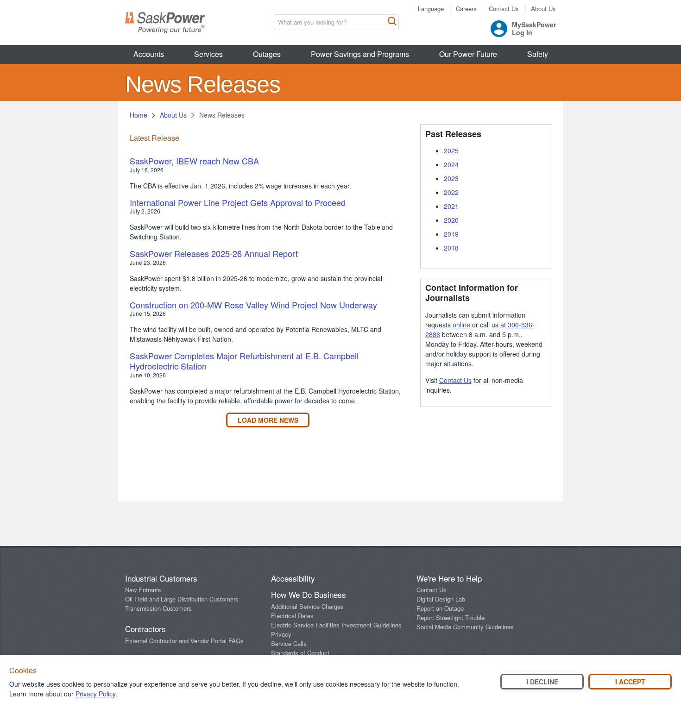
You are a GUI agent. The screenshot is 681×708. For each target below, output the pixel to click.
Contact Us (504, 9)
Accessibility (293, 578)
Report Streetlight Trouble (450, 617)
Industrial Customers (161, 578)
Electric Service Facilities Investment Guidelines (336, 624)
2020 (451, 220)
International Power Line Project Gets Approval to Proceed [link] (238, 202)
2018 (451, 247)
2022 (451, 192)
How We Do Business (308, 594)
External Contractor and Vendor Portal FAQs (184, 640)
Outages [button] (267, 54)
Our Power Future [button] (468, 54)
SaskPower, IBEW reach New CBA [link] (194, 161)
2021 (451, 206)
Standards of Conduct (300, 652)
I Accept (630, 681)
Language (431, 9)
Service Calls (289, 643)
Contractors (145, 628)
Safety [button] (537, 54)
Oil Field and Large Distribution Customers (182, 599)
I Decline (542, 681)
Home (138, 114)
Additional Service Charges (307, 606)
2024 (451, 164)
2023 (451, 178)
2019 (451, 233)
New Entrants (143, 589)
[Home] (165, 22)
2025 (451, 150)
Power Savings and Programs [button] (360, 54)
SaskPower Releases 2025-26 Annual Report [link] (214, 253)
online (461, 324)
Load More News (268, 420)
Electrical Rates (292, 615)
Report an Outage (440, 608)
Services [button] (208, 54)
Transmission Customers (158, 608)
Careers (466, 9)
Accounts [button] (148, 54)
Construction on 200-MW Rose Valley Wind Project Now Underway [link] (253, 305)
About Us (543, 9)
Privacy (281, 634)
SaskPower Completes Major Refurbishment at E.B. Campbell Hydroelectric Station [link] (244, 361)
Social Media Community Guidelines (465, 626)
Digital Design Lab (440, 599)
